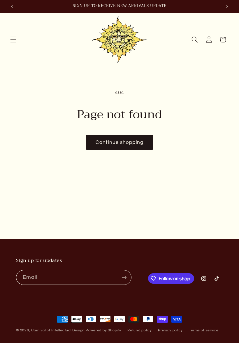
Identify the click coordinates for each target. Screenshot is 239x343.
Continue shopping (119, 142)
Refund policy (139, 330)
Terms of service (204, 330)
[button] (13, 40)
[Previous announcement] (12, 6)
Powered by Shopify (103, 330)
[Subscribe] (124, 277)
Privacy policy (170, 330)
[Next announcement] (227, 6)
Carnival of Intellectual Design (58, 330)
